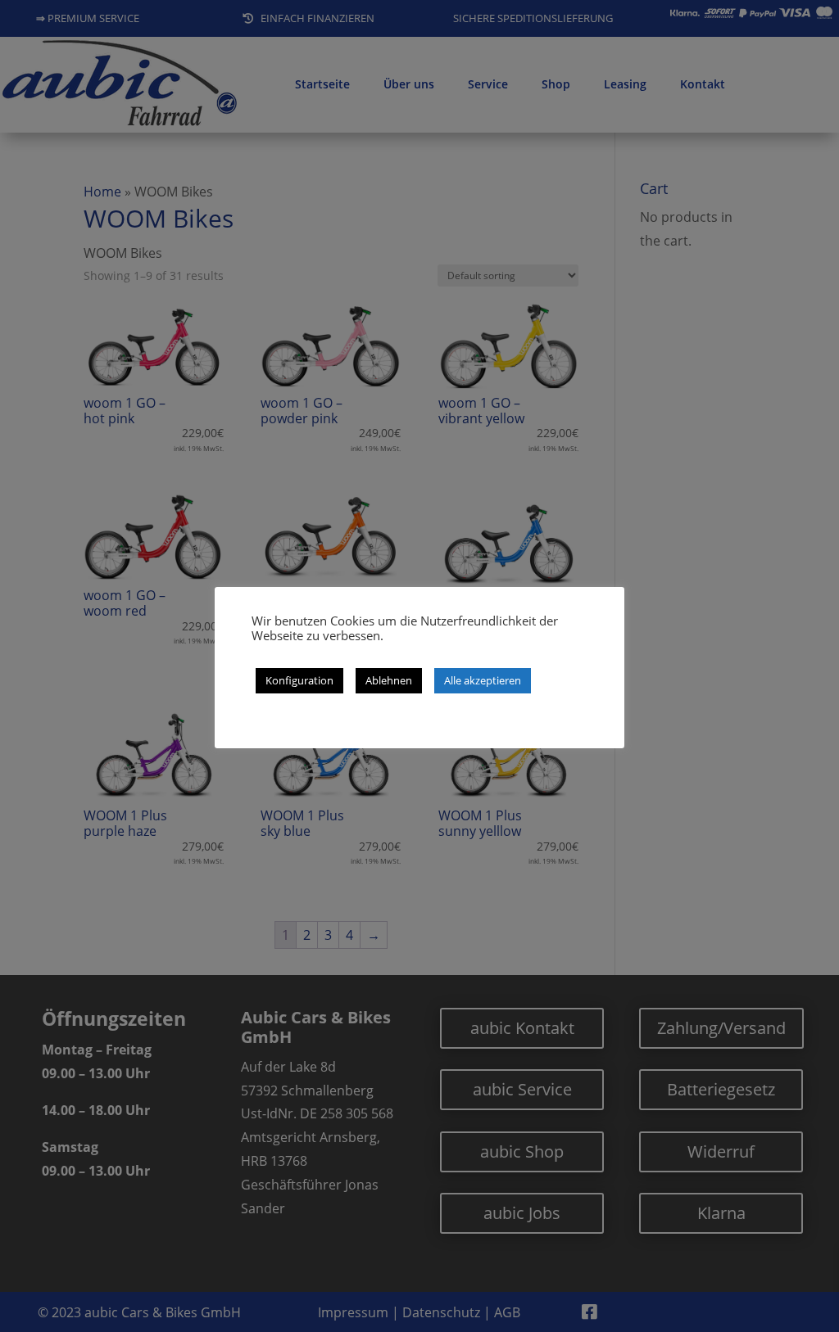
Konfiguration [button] (299, 680)
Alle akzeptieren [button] (482, 680)
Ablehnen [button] (388, 680)
